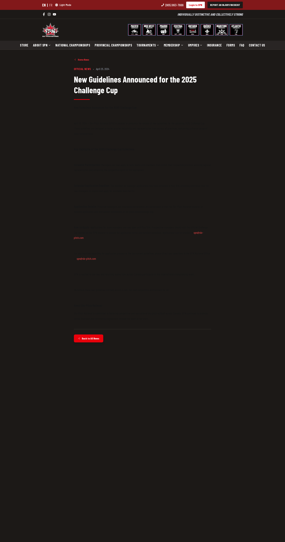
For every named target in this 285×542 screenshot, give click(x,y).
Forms (230, 45)
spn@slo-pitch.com (86, 258)
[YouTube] (54, 14)
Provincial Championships (113, 45)
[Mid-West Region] (149, 29)
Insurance (214, 45)
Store (24, 45)
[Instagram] (49, 14)
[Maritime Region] (221, 29)
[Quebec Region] (207, 29)
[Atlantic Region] (236, 29)
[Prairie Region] (163, 29)
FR (50, 5)
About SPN (40, 45)
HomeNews (83, 59)
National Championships (72, 45)
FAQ (241, 45)
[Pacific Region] (134, 29)
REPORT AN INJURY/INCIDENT (225, 4)
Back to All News (90, 338)
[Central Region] (178, 29)
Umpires (193, 45)
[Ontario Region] (192, 29)
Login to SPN (195, 4)
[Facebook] (44, 14)
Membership (172, 45)
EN (44, 5)
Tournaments (146, 45)
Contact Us (257, 45)
